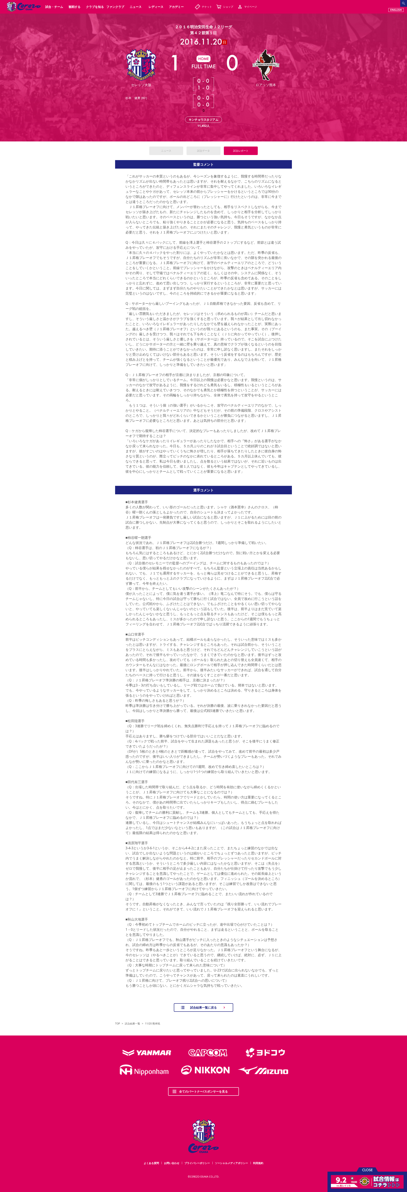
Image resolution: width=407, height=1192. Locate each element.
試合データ (203, 150)
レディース (156, 7)
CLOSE (367, 1170)
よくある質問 (151, 1163)
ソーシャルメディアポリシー (231, 1163)
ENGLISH (396, 10)
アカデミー (176, 7)
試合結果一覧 (132, 1023)
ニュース (166, 150)
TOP (117, 1023)
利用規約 (258, 1163)
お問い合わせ (171, 1163)
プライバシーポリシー (197, 1163)
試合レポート (240, 150)
